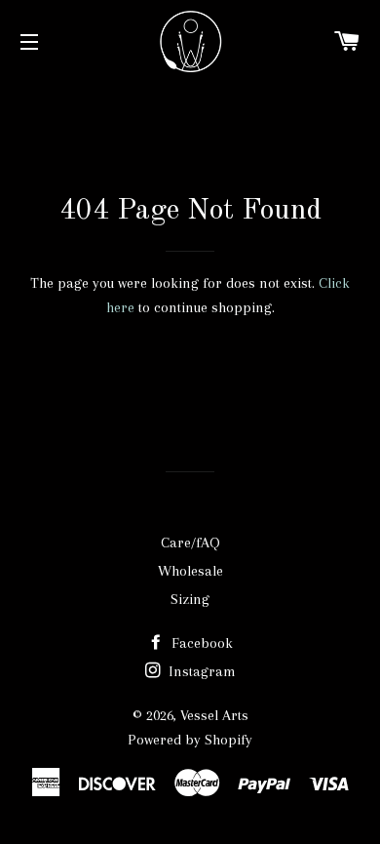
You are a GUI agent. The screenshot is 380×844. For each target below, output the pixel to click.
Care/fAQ (190, 542)
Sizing (190, 599)
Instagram (200, 671)
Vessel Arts (214, 715)
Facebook (200, 643)
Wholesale (190, 571)
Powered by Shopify (190, 739)
